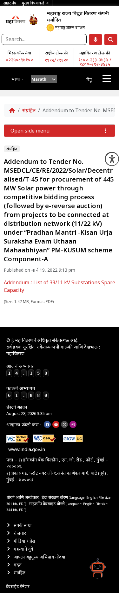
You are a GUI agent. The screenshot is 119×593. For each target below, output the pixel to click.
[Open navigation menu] (106, 79)
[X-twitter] (64, 424)
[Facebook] (47, 424)
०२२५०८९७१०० (19, 59)
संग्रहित (29, 110)
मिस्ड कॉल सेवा (19, 53)
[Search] (110, 39)
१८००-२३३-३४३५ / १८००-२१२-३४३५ (94, 61)
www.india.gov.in (26, 449)
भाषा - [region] (17, 79)
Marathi (39, 79)
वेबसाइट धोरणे (54, 503)
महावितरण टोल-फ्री (94, 53)
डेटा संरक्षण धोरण (55, 497)
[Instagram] (72, 424)
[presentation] (44, 79)
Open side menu (30, 130)
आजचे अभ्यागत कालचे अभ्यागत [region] (26, 380)
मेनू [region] (89, 79)
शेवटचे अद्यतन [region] (29, 410)
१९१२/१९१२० (56, 60)
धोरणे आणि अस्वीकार (22, 497)
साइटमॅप (35, 503)
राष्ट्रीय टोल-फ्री (56, 53)
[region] (15, 19)
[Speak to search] (95, 39)
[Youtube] (55, 424)
